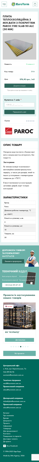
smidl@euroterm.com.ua (12, 383)
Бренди (6, 418)
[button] (11, 346)
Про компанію (8, 415)
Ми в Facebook (12, 446)
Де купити (7, 441)
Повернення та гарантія (12, 436)
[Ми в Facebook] (4, 446)
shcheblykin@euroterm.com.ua (14, 401)
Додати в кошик (20, 86)
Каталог (6, 413)
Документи (7, 421)
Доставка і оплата (10, 439)
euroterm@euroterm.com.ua (13, 375)
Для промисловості (10, 431)
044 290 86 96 (8, 372)
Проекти (6, 423)
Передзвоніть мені (19, 112)
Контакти (6, 433)
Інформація (7, 426)
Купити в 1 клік (13, 100)
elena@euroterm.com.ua (12, 390)
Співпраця (7, 428)
